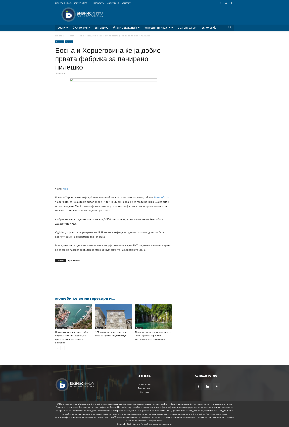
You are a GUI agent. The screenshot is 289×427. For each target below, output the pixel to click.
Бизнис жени (81, 27)
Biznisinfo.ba (161, 197)
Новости (71, 35)
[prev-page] (57, 348)
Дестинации (61, 328)
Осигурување (187, 27)
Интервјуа (101, 27)
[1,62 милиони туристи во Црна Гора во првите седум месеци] (113, 316)
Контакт (126, 3)
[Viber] (97, 280)
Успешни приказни (157, 27)
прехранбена (74, 260)
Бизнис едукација (125, 27)
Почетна (59, 35)
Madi (66, 188)
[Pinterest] (74, 280)
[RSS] (231, 3)
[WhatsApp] (81, 280)
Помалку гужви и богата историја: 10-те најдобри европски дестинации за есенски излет (153, 336)
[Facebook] (220, 3)
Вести (61, 27)
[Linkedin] (225, 3)
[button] (230, 27)
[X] (66, 280)
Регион (69, 42)
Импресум (98, 3)
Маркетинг (113, 3)
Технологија (208, 27)
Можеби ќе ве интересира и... (85, 298)
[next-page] (63, 348)
